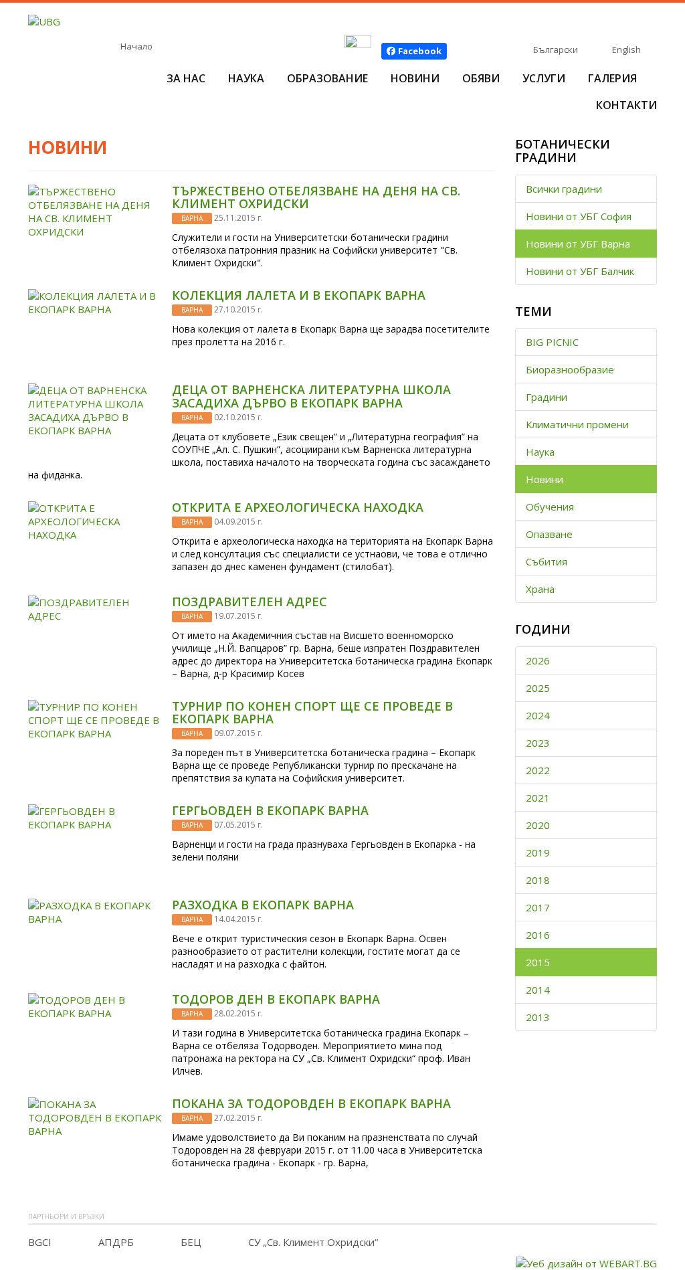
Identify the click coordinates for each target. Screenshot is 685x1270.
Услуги (543, 78)
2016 (538, 934)
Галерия (612, 78)
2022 (538, 770)
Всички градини (564, 188)
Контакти (626, 105)
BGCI (40, 1242)
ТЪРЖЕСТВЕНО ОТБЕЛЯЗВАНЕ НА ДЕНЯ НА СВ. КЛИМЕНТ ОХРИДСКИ (316, 197)
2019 (538, 852)
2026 (538, 660)
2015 (538, 962)
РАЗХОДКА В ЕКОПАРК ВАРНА (263, 905)
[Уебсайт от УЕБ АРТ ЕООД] (586, 1262)
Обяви (481, 78)
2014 (538, 989)
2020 (538, 825)
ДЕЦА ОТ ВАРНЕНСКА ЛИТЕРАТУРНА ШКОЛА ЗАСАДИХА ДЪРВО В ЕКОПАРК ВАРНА (311, 396)
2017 (538, 907)
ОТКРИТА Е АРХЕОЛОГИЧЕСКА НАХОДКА (297, 507)
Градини (546, 396)
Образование (327, 78)
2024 (538, 715)
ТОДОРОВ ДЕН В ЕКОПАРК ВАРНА (276, 999)
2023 (538, 742)
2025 (538, 688)
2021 (538, 797)
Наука (246, 78)
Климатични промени (577, 424)
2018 (538, 880)
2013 (538, 1017)
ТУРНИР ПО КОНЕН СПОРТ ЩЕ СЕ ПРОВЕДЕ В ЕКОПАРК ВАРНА (312, 712)
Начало (136, 46)
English (626, 49)
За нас (186, 78)
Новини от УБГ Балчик (580, 271)
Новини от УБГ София (578, 216)
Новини (415, 78)
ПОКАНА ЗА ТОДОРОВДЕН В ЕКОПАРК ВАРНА (311, 1103)
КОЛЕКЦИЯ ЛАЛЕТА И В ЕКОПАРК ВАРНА (298, 295)
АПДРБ (116, 1242)
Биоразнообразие (570, 369)
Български (555, 49)
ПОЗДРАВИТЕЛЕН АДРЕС (249, 602)
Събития (546, 561)
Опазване (549, 534)
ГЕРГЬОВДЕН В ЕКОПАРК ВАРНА (270, 810)
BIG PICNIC (552, 342)
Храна (540, 589)
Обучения (550, 506)
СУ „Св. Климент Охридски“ (313, 1242)
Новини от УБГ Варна (578, 243)
